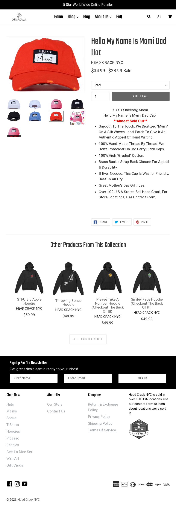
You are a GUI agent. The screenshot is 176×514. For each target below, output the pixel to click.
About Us (104, 16)
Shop (74, 16)
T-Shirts (12, 425)
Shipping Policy (100, 423)
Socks (11, 418)
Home (58, 16)
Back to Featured (91, 339)
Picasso (12, 438)
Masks (11, 411)
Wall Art (12, 458)
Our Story (54, 404)
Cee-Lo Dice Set (19, 452)
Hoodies (13, 431)
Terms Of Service (102, 430)
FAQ (119, 16)
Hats (10, 404)
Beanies (12, 445)
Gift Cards (14, 465)
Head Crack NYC (29, 499)
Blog (86, 16)
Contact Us (56, 411)
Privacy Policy (99, 416)
